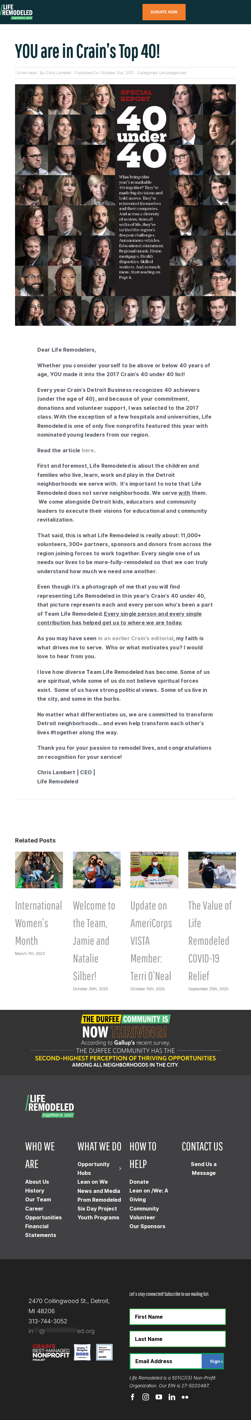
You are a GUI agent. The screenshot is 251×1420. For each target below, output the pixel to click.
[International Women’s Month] (39, 855)
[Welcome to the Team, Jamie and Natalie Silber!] (97, 855)
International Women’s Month (38, 922)
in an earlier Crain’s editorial (135, 638)
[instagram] (145, 1397)
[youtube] (159, 1397)
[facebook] (132, 1397)
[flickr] (185, 1397)
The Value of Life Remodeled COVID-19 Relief (210, 940)
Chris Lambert (58, 72)
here (88, 450)
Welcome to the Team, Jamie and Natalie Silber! (94, 940)
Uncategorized (172, 72)
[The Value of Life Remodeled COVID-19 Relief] (212, 855)
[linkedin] (172, 1397)
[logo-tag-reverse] (16, 7)
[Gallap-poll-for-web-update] (125, 1012)
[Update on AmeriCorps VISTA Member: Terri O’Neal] (154, 855)
